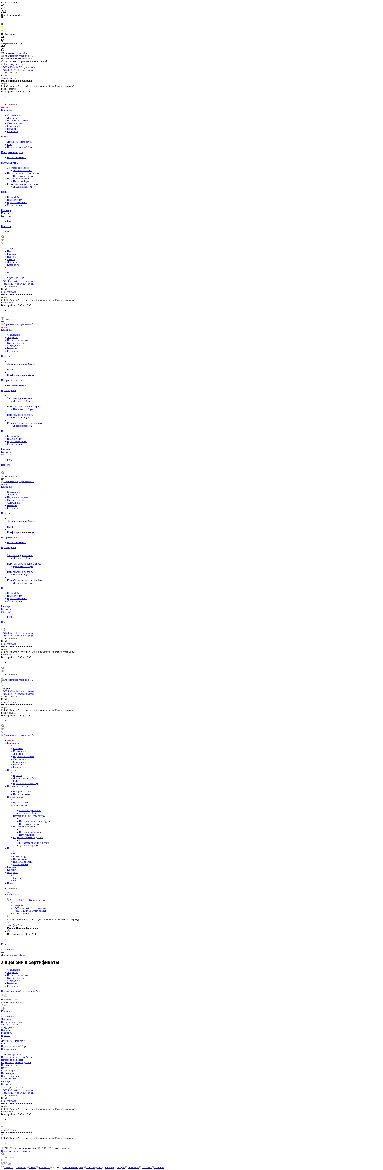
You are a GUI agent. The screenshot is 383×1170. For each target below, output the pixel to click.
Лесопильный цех (22, 170)
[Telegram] (8, 231)
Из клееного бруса (16, 157)
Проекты (6, 136)
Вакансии (12, 128)
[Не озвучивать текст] (2, 50)
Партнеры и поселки (17, 120)
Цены (4, 192)
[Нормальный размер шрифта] (3, 8)
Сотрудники (13, 126)
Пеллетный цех (21, 181)
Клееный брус (14, 197)
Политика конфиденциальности (17, 1151)
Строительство (14, 205)
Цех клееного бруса (23, 176)
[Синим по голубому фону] (2, 25)
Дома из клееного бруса (19, 141)
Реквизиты (12, 131)
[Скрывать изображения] (2, 40)
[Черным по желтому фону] (2, 28)
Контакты (7, 213)
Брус (9, 221)
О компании (13, 115)
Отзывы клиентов (16, 123)
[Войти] (2, 241)
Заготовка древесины (18, 168)
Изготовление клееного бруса (22, 173)
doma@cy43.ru (8, 78)
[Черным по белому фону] (2, 18)
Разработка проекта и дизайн (22, 184)
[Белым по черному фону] (2, 21)
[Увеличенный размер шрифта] (3, 12)
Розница (6, 210)
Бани (9, 144)
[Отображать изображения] (3, 37)
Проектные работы (17, 202)
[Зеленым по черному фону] (2, 31)
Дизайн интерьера (22, 186)
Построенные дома (12, 152)
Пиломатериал (14, 199)
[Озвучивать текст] (3, 47)
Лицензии (12, 118)
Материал (6, 216)
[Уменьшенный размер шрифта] (2, 5)
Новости (6, 226)
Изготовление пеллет (18, 178)
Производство (9, 162)
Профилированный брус (19, 147)
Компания (6, 110)
